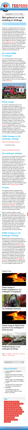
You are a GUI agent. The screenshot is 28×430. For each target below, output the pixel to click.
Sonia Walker (6, 23)
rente (16, 419)
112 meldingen (8, 353)
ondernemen (9, 80)
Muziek (21, 411)
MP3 (13, 411)
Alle (10, 428)
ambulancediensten (10, 204)
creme (12, 407)
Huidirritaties (12, 409)
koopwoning (7, 411)
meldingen (4, 125)
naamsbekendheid (9, 413)
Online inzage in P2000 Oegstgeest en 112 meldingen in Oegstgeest (11, 290)
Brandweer (22, 353)
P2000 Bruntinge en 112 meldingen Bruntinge (11, 348)
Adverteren (16, 401)
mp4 (17, 411)
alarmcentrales (20, 244)
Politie (13, 355)
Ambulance (16, 353)
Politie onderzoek (9, 419)
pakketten (7, 417)
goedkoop (18, 407)
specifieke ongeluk (14, 184)
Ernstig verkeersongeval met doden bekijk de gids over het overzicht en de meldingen (14, 376)
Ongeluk (4, 355)
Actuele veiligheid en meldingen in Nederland (13, 372)
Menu (3, 8)
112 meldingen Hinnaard (11, 309)
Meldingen (6, 24)
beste (10, 405)
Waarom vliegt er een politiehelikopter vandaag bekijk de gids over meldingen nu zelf (14, 381)
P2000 (9, 355)
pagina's (13, 428)
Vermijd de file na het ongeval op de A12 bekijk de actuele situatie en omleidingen (13, 386)
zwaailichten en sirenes (10, 42)
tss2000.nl (6, 427)
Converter (7, 407)
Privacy (16, 428)
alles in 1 (13, 403)
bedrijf (6, 405)
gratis (6, 409)
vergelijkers (7, 421)
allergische (7, 403)
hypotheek (19, 409)
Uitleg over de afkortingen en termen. (11, 141)
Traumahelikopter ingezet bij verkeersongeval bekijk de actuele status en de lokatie (13, 391)
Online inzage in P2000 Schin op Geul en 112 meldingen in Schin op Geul (13, 328)
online (11, 415)
